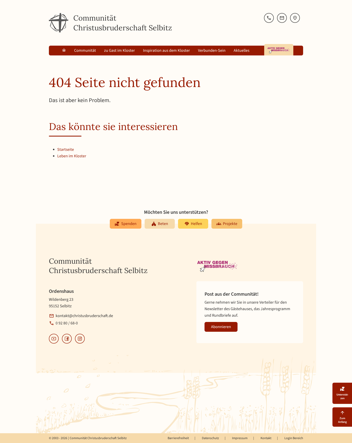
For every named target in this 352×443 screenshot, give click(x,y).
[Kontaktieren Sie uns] (282, 18)
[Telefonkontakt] (269, 18)
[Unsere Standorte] (295, 18)
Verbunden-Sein (212, 50)
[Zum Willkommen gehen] (64, 50)
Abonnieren (221, 327)
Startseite (65, 149)
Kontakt (266, 438)
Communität (85, 50)
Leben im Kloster (71, 156)
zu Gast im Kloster (119, 50)
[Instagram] (80, 339)
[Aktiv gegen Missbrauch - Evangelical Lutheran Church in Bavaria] (278, 49)
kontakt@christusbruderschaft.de (84, 316)
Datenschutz (210, 438)
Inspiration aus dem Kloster (166, 50)
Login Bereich (293, 438)
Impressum (240, 438)
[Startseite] (58, 23)
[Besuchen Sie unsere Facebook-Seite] (67, 339)
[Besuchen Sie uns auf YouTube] (54, 339)
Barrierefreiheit (178, 438)
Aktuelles (241, 50)
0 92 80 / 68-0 (67, 323)
